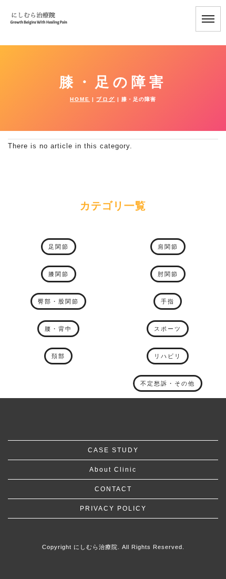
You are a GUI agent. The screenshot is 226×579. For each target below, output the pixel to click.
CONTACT (113, 489)
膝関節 (58, 274)
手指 (167, 301)
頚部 (58, 356)
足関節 (58, 246)
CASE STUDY (113, 450)
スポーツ (167, 329)
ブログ (105, 99)
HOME (80, 99)
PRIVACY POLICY (113, 508)
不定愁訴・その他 (167, 383)
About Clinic (113, 469)
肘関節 (168, 274)
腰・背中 (58, 329)
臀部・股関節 (58, 301)
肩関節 (168, 246)
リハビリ (167, 356)
